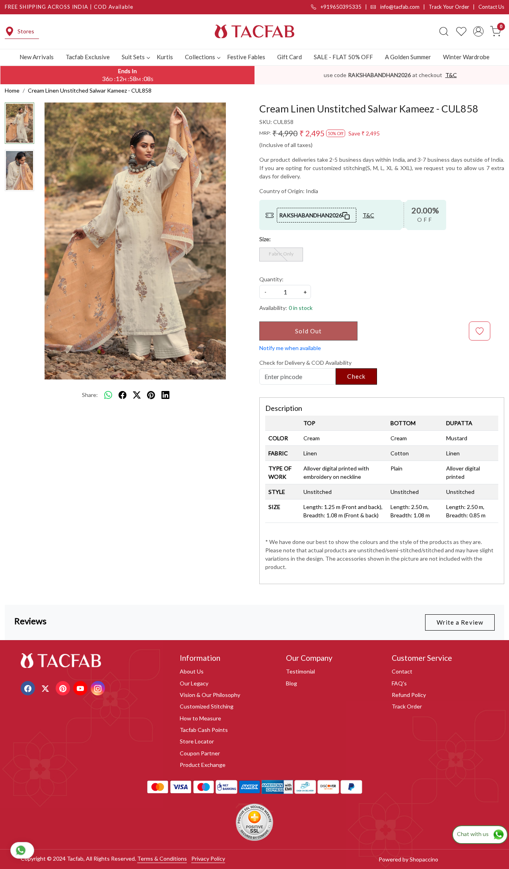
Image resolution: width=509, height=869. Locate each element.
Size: (265, 239)
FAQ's (399, 683)
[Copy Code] (346, 215)
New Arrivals (36, 56)
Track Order (407, 706)
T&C (451, 75)
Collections (200, 56)
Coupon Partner (200, 753)
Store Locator (197, 741)
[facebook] (122, 395)
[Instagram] (99, 687)
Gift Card (289, 56)
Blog (291, 683)
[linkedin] (165, 395)
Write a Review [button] (460, 622)
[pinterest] (151, 395)
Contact (402, 671)
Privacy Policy (208, 858)
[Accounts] (478, 31)
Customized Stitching (206, 706)
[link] (444, 31)
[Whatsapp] (108, 395)
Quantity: (271, 279)
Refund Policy (409, 694)
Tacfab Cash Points (204, 729)
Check (356, 376)
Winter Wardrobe (466, 56)
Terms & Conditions (162, 858)
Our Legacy (194, 683)
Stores (25, 31)
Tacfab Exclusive (88, 56)
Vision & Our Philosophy (210, 694)
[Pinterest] (64, 687)
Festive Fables (246, 56)
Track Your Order (449, 7)
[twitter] (137, 395)
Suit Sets (133, 56)
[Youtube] (81, 687)
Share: (90, 394)
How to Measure (200, 718)
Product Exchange (202, 764)
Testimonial (300, 671)
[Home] (254, 31)
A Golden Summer (408, 56)
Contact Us (491, 7)
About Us (192, 671)
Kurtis (165, 56)
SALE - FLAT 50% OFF (343, 56)
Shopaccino (424, 859)
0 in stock (301, 307)
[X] (46, 687)
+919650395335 (340, 7)
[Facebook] (29, 687)
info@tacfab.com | (404, 7)
